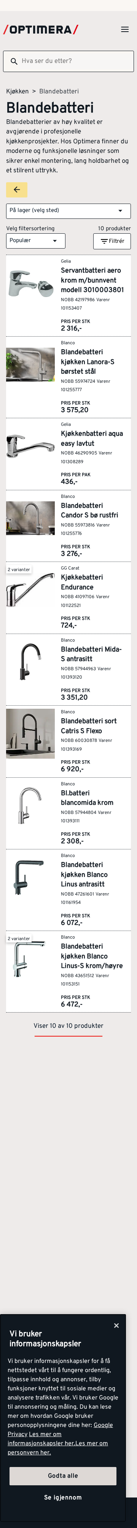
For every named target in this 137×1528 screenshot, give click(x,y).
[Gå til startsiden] (40, 29)
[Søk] (11, 61)
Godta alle (63, 1476)
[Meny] (124, 29)
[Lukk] (116, 1325)
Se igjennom (63, 1498)
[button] (68, 211)
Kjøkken (17, 92)
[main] (63, 1418)
